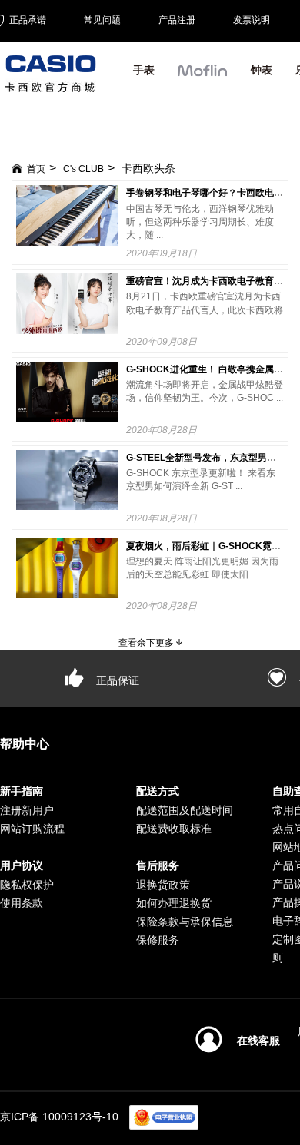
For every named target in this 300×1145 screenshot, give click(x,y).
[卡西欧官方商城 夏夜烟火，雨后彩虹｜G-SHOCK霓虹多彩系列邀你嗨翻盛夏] (67, 568)
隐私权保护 (27, 885)
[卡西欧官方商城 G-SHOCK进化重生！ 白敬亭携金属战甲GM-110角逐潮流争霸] (67, 392)
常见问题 (102, 20)
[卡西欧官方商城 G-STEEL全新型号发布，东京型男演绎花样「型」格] (67, 480)
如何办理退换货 (174, 903)
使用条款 (21, 903)
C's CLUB (83, 169)
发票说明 (251, 20)
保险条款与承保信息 (184, 921)
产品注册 (176, 20)
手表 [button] (144, 70)
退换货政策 (163, 885)
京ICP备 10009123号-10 (59, 1116)
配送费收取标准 (174, 828)
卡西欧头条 (148, 168)
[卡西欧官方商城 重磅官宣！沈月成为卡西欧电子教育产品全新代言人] (67, 303)
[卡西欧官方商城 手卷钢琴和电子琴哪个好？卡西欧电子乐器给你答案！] (67, 215)
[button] (202, 77)
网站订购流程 (32, 828)
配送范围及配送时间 (184, 810)
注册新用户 (27, 810)
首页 (36, 169)
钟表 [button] (261, 70)
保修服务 (157, 940)
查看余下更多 (147, 642)
